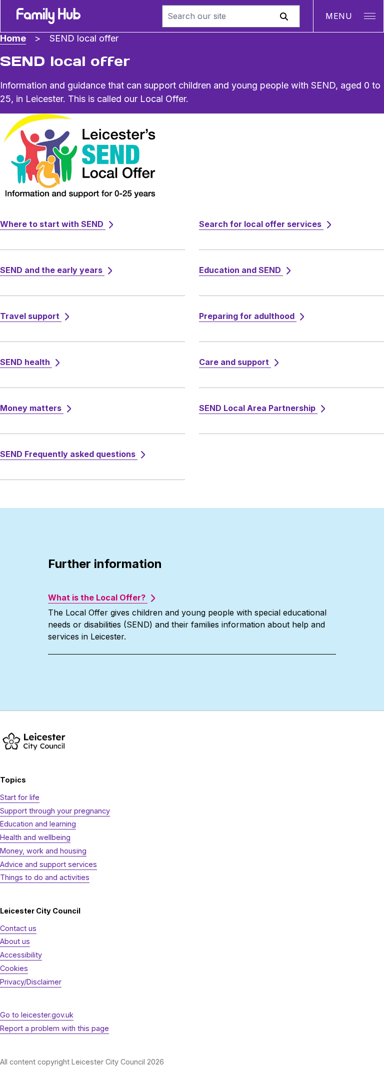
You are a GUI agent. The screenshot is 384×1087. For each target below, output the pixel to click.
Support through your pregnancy (55, 810)
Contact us (18, 928)
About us (15, 941)
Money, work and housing (43, 850)
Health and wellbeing (35, 837)
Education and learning (38, 824)
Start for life (20, 797)
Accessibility (21, 954)
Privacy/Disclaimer (31, 982)
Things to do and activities (45, 877)
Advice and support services (48, 864)
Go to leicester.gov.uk (37, 1014)
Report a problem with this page (54, 1028)
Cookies (14, 968)
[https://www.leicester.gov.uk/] (34, 741)
